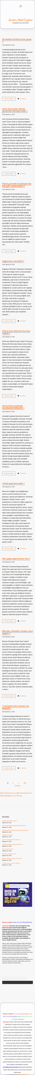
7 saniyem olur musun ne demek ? (15, 707)
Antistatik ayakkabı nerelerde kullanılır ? (13, 407)
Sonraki (17, 786)
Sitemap (19, 796)
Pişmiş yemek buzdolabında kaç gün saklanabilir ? (16, 184)
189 (25, 783)
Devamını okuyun (10, 99)
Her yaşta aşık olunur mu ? (16, 558)
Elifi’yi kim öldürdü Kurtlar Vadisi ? (16, 332)
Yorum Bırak (22, 98)
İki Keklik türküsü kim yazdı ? (17, 40)
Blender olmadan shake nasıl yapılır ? (17, 632)
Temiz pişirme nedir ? (13, 483)
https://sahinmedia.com (8, 793)
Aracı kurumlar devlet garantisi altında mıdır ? (15, 110)
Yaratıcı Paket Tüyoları (21, 20)
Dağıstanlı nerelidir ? (13, 261)
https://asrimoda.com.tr (24, 793)
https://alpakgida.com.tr (8, 796)
